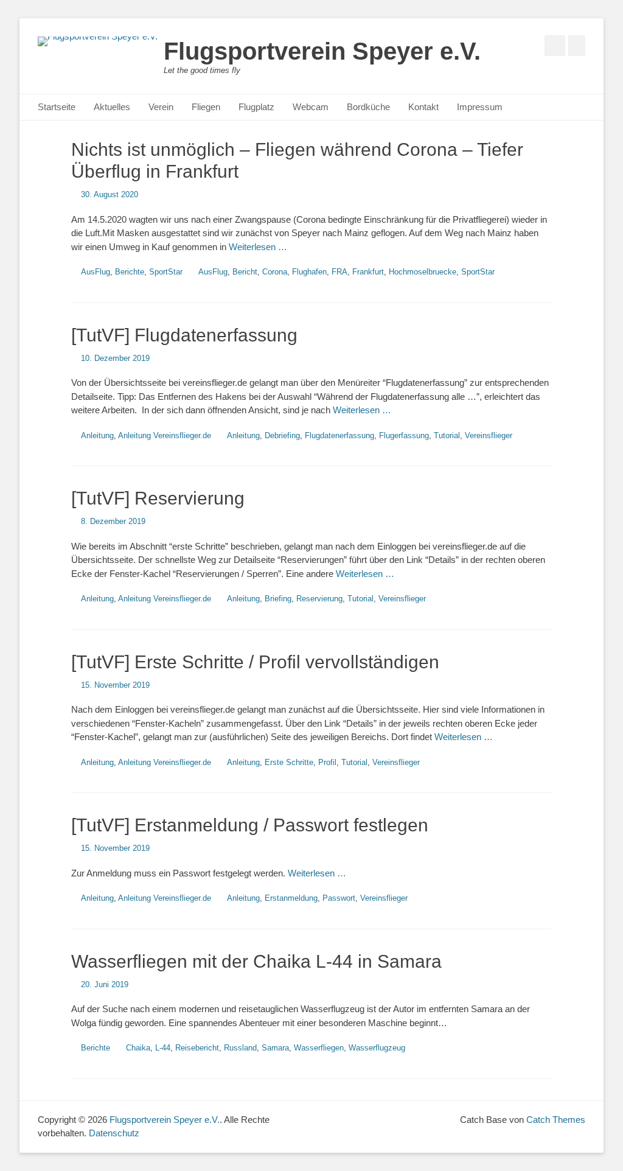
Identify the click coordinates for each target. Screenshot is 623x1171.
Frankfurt (368, 271)
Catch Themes (555, 1119)
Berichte (129, 271)
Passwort (338, 898)
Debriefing (282, 435)
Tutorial (447, 435)
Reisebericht (197, 1047)
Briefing (278, 598)
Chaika (138, 1047)
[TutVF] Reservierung (158, 498)
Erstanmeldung (291, 898)
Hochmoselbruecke (422, 271)
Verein (160, 107)
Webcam (311, 107)
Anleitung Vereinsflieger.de (164, 435)
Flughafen (309, 271)
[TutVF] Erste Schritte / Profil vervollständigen (255, 662)
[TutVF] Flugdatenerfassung (184, 335)
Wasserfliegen (319, 1047)
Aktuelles (112, 107)
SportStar (166, 271)
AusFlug (95, 271)
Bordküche (368, 107)
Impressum (480, 107)
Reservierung (319, 598)
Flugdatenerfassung (339, 435)
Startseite (56, 107)
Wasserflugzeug (377, 1047)
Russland (240, 1047)
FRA (339, 271)
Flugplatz (256, 107)
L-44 (162, 1047)
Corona (274, 271)
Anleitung (97, 435)
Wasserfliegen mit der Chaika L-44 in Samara (256, 961)
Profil (327, 762)
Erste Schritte (289, 762)
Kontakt (423, 107)
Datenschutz (114, 1133)
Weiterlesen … (258, 247)
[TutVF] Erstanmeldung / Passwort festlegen (249, 825)
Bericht (244, 271)
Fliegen (206, 107)
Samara (275, 1047)
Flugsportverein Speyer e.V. (322, 51)
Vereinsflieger (488, 435)
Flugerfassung (404, 435)
